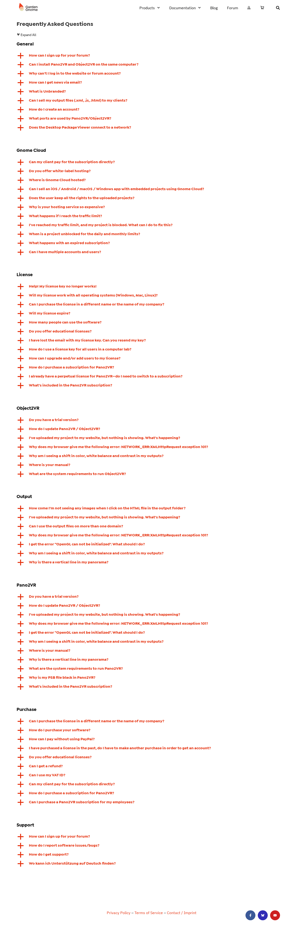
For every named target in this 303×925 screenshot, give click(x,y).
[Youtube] (275, 915)
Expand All (26, 34)
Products (147, 7)
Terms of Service (148, 912)
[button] (151, 55)
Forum (232, 7)
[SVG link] (28, 7)
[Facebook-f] (250, 915)
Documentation (182, 7)
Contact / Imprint (181, 912)
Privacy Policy (118, 912)
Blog (214, 7)
